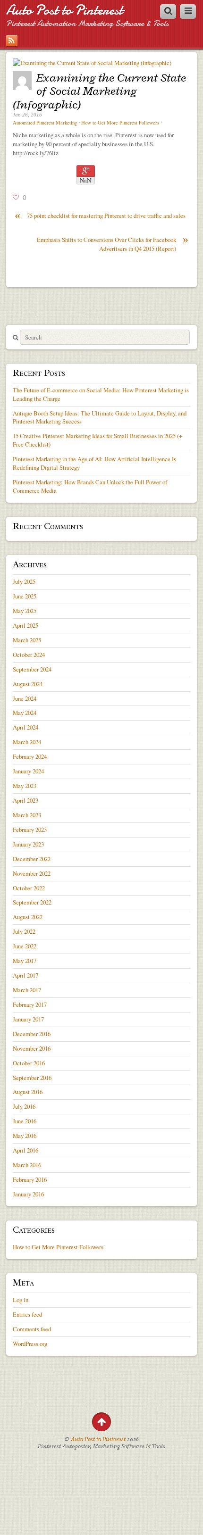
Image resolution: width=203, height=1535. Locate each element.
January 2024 (28, 771)
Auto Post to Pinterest (64, 10)
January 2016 (28, 1194)
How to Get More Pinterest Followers (120, 122)
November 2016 (32, 1048)
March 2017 (27, 990)
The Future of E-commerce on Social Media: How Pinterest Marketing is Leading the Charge (101, 394)
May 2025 (24, 610)
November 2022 (32, 873)
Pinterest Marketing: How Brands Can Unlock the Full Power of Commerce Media (90, 486)
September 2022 (32, 902)
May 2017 (24, 960)
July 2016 (24, 1106)
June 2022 (24, 946)
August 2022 (27, 917)
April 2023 (25, 800)
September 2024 (32, 669)
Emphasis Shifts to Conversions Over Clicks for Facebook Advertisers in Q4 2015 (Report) (112, 244)
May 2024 (24, 712)
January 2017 (28, 1019)
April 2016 (25, 1150)
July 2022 (24, 931)
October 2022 (29, 888)
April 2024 (25, 727)
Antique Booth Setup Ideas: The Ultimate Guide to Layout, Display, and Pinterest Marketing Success (99, 417)
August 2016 (27, 1091)
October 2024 (29, 654)
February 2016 (30, 1179)
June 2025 (24, 596)
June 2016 (24, 1121)
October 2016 (29, 1063)
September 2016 (32, 1077)
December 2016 (32, 1033)
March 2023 (27, 815)
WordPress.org (30, 1343)
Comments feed (32, 1329)
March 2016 (27, 1165)
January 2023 (28, 844)
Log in (20, 1299)
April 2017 (25, 975)
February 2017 (30, 1004)
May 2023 (24, 785)
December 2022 (32, 859)
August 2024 (27, 684)
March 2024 (27, 742)
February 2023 (30, 829)
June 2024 (24, 698)
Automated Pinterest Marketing (45, 122)
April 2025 (25, 625)
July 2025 (24, 581)
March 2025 (27, 640)
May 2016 (24, 1135)
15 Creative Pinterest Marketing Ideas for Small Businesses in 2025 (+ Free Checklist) (97, 439)
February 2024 (30, 756)
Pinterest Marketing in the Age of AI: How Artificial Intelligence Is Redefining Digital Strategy (94, 463)
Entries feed (27, 1314)
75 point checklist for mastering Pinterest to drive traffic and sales (100, 215)
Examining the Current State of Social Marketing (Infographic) (99, 91)
